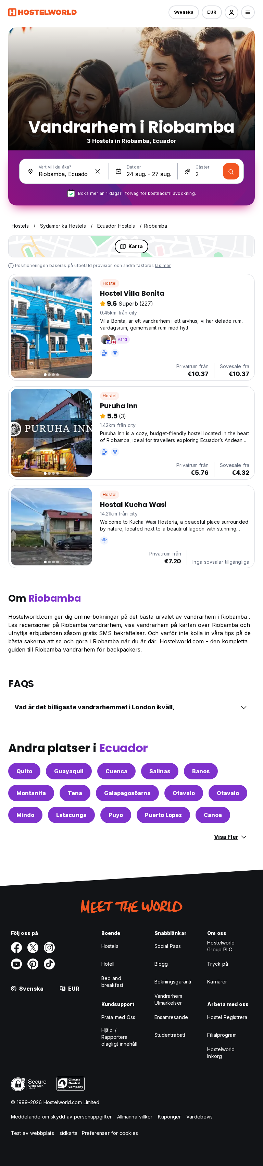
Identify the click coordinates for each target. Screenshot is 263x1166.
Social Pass (167, 946)
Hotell (108, 964)
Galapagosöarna (127, 793)
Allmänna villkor (135, 1117)
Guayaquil (69, 771)
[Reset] (97, 171)
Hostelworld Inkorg (221, 1052)
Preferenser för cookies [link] (110, 1133)
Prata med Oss (118, 1017)
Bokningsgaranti (172, 981)
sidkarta (69, 1133)
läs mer (163, 265)
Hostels (109, 946)
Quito (24, 771)
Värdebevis (199, 1117)
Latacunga (71, 815)
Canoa (213, 815)
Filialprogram (221, 1035)
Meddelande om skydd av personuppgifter (61, 1117)
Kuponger (169, 1117)
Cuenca (116, 771)
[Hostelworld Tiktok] (49, 964)
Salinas (159, 771)
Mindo (25, 815)
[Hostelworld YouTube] (16, 964)
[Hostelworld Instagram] (49, 947)
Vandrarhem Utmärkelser (168, 999)
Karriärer (217, 981)
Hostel (109, 283)
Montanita (31, 793)
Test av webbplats (32, 1133)
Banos (201, 771)
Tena (75, 793)
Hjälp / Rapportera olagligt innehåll (119, 1037)
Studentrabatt (169, 1035)
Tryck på (217, 964)
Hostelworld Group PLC (221, 946)
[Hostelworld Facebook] (16, 947)
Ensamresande (171, 1017)
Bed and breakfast (112, 981)
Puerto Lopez (163, 815)
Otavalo (184, 793)
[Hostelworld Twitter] (32, 947)
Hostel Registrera (227, 1017)
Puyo (116, 815)
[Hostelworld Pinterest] (32, 964)
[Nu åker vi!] (231, 171)
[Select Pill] (231, 12)
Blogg (161, 964)
